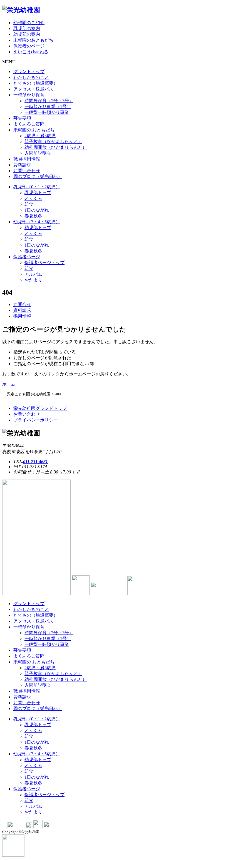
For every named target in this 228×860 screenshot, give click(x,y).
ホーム (9, 384)
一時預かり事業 (47, 106)
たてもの (35, 83)
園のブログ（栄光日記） (37, 176)
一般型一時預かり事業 (46, 112)
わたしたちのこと (31, 77)
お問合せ (22, 304)
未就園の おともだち (33, 129)
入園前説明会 (37, 153)
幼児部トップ (37, 227)
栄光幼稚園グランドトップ (40, 408)
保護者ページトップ (44, 262)
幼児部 (36, 221)
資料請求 (22, 164)
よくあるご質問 (28, 124)
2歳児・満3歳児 (40, 135)
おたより (33, 280)
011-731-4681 (35, 461)
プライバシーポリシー (35, 420)
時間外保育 (48, 100)
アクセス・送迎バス (33, 89)
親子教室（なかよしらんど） (53, 141)
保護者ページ (26, 256)
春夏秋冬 (33, 216)
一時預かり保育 (28, 94)
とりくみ (33, 198)
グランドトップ (28, 71)
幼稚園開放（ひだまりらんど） (55, 147)
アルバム (33, 274)
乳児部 (36, 186)
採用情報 (22, 316)
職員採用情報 (26, 159)
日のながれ (36, 210)
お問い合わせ (26, 170)
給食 (28, 204)
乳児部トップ (37, 192)
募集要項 (22, 118)
